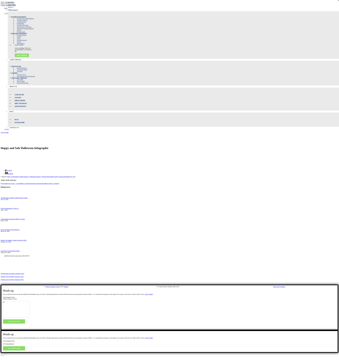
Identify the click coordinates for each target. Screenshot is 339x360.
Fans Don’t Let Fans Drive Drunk (10, 251)
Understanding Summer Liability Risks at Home (14, 198)
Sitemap (66, 286)
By (58, 176)
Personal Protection (47, 176)
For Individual (15, 176)
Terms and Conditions (279, 286)
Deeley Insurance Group (53, 286)
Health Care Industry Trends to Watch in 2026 (13, 240)
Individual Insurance (35, 176)
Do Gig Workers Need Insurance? (10, 229)
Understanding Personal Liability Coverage (13, 219)
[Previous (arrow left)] (1, 355)
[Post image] (5, 196)
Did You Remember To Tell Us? (10, 208)
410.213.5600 (4, 132)
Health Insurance (24, 176)
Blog (8, 176)
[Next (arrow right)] (3, 355)
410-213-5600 (149, 294)
